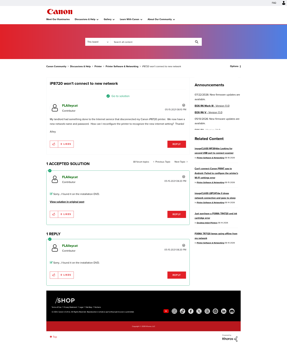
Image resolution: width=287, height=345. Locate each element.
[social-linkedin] (223, 311)
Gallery (107, 19)
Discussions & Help (85, 19)
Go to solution (120, 96)
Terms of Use (56, 307)
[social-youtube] (166, 311)
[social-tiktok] (182, 311)
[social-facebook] (190, 311)
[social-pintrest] (215, 311)
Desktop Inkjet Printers (207, 222)
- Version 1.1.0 (212, 106)
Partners (97, 307)
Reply (177, 144)
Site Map (89, 307)
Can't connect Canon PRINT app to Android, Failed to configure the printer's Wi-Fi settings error (216, 173)
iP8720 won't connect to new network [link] (161, 66)
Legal (81, 307)
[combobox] (156, 42)
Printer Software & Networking (122, 66)
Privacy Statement (70, 307)
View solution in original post (67, 202)
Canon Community (59, 11)
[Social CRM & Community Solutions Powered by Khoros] (229, 338)
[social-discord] (232, 311)
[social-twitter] (199, 311)
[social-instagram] (174, 311)
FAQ (274, 3)
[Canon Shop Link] (63, 300)
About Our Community (160, 19)
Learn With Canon (129, 19)
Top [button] (55, 337)
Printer (98, 66)
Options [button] (234, 66)
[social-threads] (207, 311)
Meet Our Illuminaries (58, 19)
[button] (54, 144)
